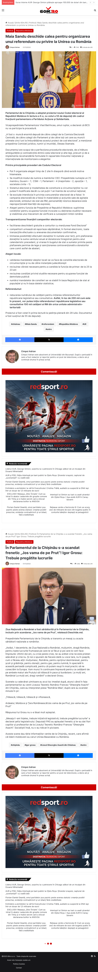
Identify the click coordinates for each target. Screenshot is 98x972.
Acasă (10, 22)
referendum (48, 324)
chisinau (16, 324)
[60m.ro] (49, 10)
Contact (19, 968)
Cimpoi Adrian (15, 47)
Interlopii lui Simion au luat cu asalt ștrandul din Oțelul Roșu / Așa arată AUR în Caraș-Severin (70, 497)
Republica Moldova (24, 30)
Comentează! (49, 371)
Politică (32, 22)
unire (49, 329)
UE (85, 324)
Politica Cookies (19, 964)
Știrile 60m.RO (21, 22)
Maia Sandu (31, 324)
